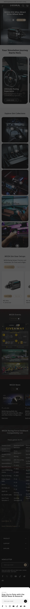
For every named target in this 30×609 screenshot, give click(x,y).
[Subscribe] (25, 601)
